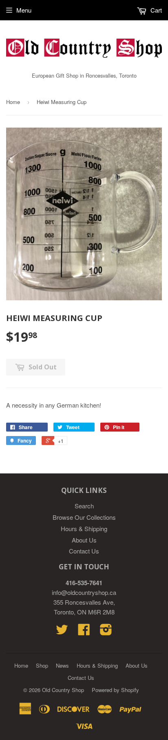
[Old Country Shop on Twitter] (62, 631)
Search (84, 505)
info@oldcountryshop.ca (84, 592)
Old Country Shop (63, 690)
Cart (155, 10)
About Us (84, 540)
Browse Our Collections (84, 517)
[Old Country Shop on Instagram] (106, 631)
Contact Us (84, 551)
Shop (42, 665)
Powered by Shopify (115, 690)
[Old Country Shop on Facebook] (84, 631)
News (62, 665)
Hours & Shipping (84, 528)
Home (13, 102)
